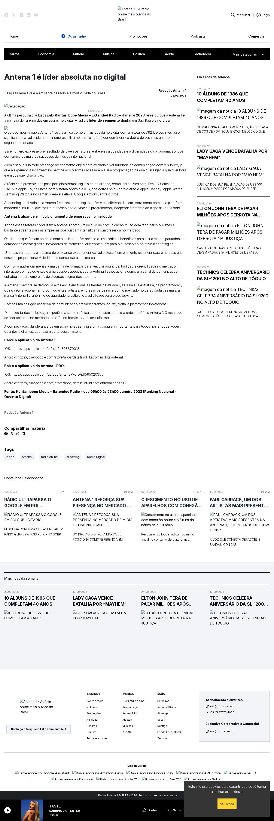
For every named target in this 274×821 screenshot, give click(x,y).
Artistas (127, 719)
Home (13, 36)
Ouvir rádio (76, 36)
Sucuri (161, 719)
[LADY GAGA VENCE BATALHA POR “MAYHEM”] (233, 171)
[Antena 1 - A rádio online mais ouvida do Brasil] (137, 15)
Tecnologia (202, 54)
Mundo (78, 54)
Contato (91, 732)
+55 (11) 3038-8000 (221, 731)
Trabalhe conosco (97, 738)
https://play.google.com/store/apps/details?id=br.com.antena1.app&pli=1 (72, 383)
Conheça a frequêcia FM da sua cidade (37, 729)
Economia (46, 54)
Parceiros (163, 701)
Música (108, 54)
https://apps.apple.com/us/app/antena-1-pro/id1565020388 (58, 374)
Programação (130, 707)
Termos (162, 738)
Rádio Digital (96, 457)
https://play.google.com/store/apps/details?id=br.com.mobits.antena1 (70, 357)
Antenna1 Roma (167, 707)
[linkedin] (23, 433)
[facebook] (6, 433)
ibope (10, 457)
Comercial (256, 36)
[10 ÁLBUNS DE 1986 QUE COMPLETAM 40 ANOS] (233, 114)
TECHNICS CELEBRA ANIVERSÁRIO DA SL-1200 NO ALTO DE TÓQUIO (233, 275)
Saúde (169, 54)
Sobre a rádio (94, 701)
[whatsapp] (17, 433)
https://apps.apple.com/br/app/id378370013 (45, 348)
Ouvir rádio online (133, 701)
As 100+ (127, 732)
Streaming (73, 457)
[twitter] (12, 433)
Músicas (127, 725)
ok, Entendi (227, 804)
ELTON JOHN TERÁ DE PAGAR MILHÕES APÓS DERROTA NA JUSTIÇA (227, 212)
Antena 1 (28, 457)
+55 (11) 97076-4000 (221, 712)
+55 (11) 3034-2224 (221, 706)
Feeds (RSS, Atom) (169, 732)
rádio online (49, 457)
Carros (14, 54)
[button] (6, 15)
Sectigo (162, 725)
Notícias (91, 707)
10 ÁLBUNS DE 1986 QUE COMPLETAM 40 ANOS (222, 97)
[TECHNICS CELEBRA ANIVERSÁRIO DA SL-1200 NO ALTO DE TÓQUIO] (233, 295)
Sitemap (162, 713)
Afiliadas (91, 719)
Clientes (91, 725)
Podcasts (198, 36)
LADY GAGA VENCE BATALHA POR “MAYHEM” (232, 154)
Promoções (138, 36)
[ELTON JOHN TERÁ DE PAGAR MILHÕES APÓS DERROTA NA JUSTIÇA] (233, 232)
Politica (139, 54)
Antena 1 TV (129, 713)
